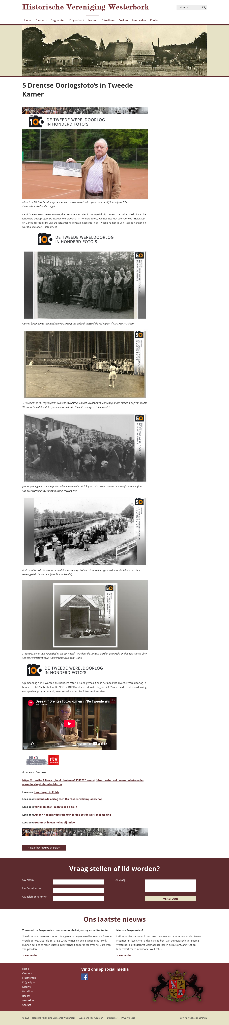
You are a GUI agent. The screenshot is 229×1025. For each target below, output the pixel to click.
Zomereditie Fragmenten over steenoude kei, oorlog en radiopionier (65, 930)
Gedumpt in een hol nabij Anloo (54, 822)
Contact (155, 20)
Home (28, 20)
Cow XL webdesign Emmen (193, 1017)
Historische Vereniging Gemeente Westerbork (52, 1017)
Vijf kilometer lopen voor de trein (55, 806)
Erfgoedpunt (76, 20)
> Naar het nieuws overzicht (44, 847)
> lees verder (29, 955)
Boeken (123, 20)
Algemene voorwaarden (91, 1017)
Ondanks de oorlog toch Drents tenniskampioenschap (68, 799)
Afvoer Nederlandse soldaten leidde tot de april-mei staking (72, 814)
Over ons (41, 20)
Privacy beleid (128, 1017)
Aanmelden (139, 20)
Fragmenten (57, 20)
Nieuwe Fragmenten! (129, 930)
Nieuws (92, 20)
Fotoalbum (107, 20)
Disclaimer (112, 1017)
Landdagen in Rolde (46, 792)
